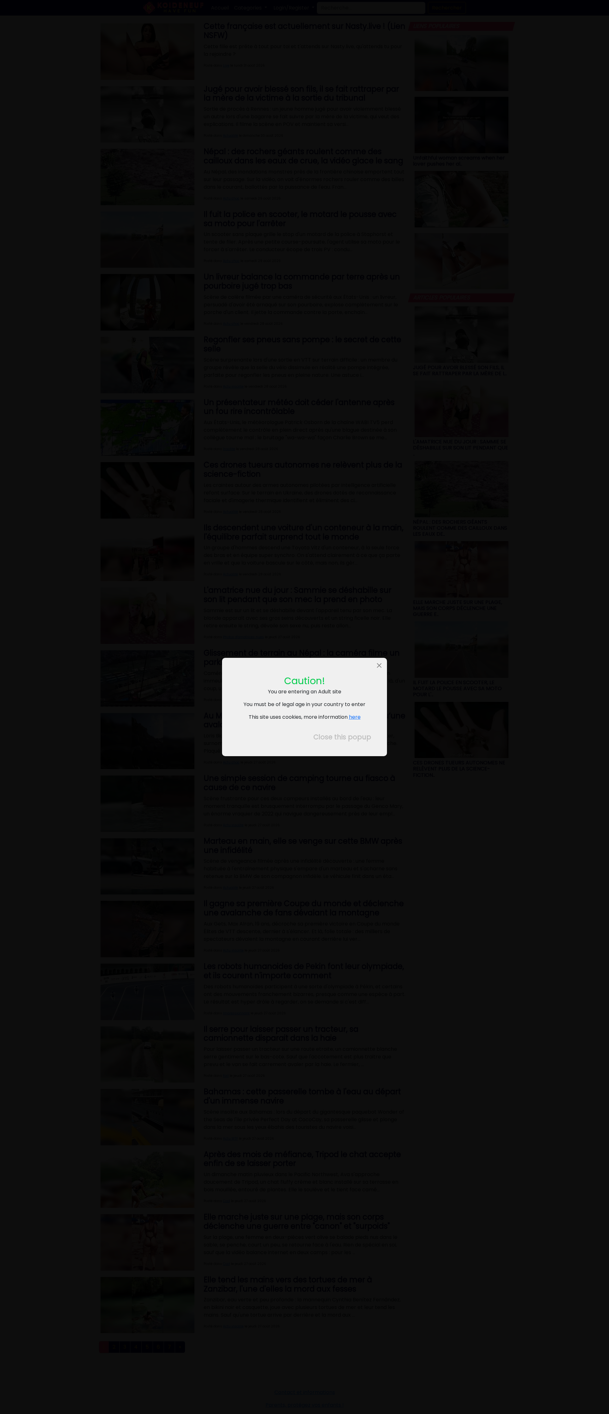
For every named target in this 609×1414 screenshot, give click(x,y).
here (355, 717)
